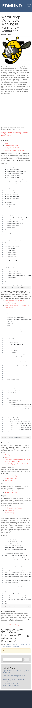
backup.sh (5, 606)
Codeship (7, 455)
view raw (27, 287)
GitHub (23, 287)
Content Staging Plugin (11, 476)
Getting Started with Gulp (12, 148)
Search (5, 657)
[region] (16, 225)
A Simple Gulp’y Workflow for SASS (15, 150)
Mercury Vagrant (10, 510)
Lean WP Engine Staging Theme (14, 625)
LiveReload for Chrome (11, 145)
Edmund (12, 6)
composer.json (6, 437)
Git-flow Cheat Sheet (11, 492)
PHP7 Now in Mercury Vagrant (13, 508)
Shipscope (8, 457)
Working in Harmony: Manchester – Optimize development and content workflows (14, 133)
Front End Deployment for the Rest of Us (16, 464)
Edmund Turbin (6, 136)
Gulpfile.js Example (7, 287)
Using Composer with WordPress (14, 300)
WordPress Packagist (11, 303)
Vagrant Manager (10, 513)
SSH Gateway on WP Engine (11, 683)
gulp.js (7, 143)
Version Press (9, 480)
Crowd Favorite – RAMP (11, 478)
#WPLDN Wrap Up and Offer (11, 685)
